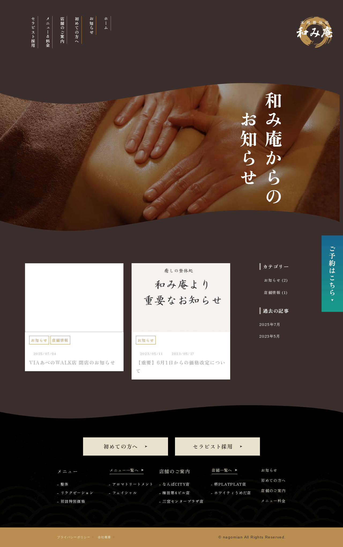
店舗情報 (60, 340)
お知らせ (39, 340)
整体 (65, 484)
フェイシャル (124, 492)
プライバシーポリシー (73, 537)
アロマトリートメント (132, 484)
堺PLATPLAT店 (230, 484)
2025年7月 (270, 324)
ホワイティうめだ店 (232, 492)
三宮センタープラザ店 (183, 501)
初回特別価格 (73, 501)
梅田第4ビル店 (176, 492)
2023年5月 (269, 336)
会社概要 (104, 537)
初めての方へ (120, 446)
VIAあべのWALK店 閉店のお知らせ (72, 362)
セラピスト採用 (213, 446)
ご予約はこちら (332, 270)
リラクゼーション (77, 492)
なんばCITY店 (176, 484)
